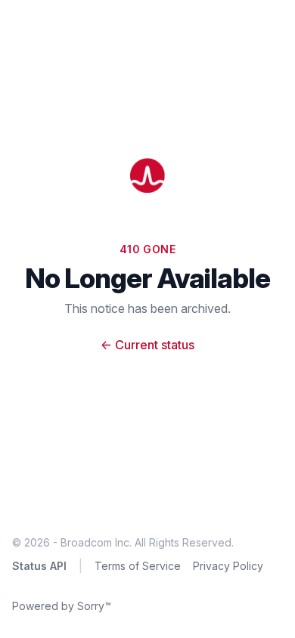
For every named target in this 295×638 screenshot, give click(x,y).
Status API (39, 565)
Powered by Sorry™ (61, 605)
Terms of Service (138, 565)
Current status (147, 344)
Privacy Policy (228, 565)
